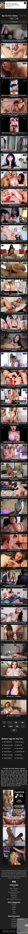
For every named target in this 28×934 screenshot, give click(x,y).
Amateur (14, 906)
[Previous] (9, 722)
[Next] (23, 726)
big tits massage (8, 755)
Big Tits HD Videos (8, 742)
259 (17, 726)
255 (16, 722)
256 (22, 722)
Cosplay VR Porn (5, 932)
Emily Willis (14, 926)
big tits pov (19, 755)
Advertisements (14, 895)
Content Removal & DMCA (14, 892)
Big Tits (14, 909)
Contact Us (14, 897)
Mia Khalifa (14, 921)
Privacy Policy (14, 890)
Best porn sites (6, 930)
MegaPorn (17, 932)
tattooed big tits (8, 758)
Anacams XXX (12, 930)
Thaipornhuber (14, 925)
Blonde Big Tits (20, 751)
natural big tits (7, 751)
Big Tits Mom (19, 748)
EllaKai (14, 917)
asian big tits (7, 748)
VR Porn (17, 930)
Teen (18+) (14, 904)
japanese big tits (8, 745)
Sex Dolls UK (23, 932)
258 (10, 726)
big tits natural (20, 742)
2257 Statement (14, 894)
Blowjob (14, 907)
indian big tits (19, 758)
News (14, 886)
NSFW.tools (12, 932)
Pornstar (14, 913)
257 (4, 726)
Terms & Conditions (14, 888)
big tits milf (19, 745)
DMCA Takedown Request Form (14, 899)
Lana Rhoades (14, 919)
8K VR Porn (22, 930)
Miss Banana (14, 923)
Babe (14, 911)
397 (14, 730)
